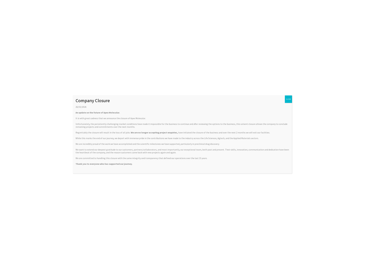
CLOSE (288, 99)
